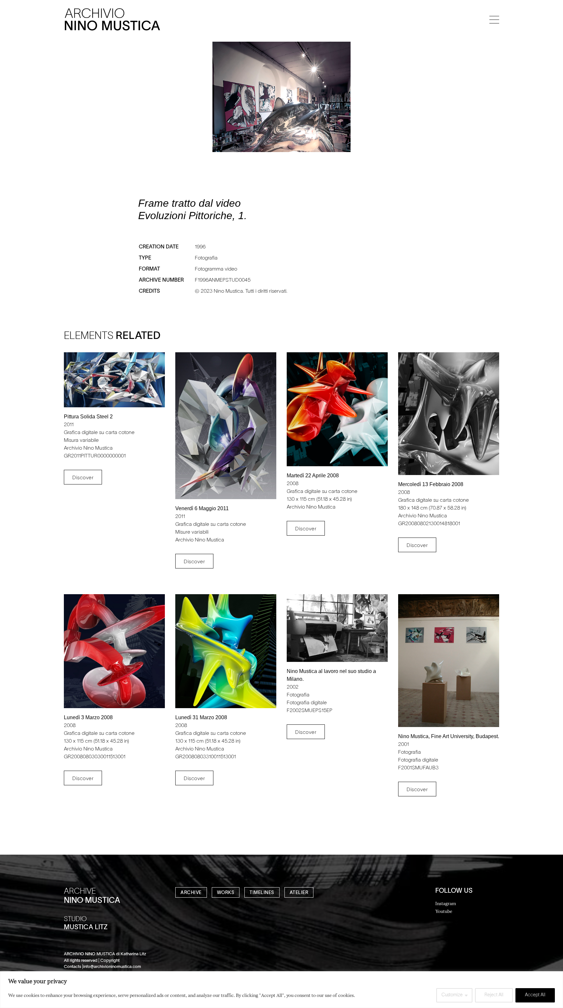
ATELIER (299, 893)
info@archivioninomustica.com (112, 967)
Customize (452, 995)
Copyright (110, 961)
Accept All (535, 995)
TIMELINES (262, 893)
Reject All (493, 995)
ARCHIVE (191, 893)
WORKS (226, 893)
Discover (83, 478)
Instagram (445, 903)
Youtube (443, 911)
